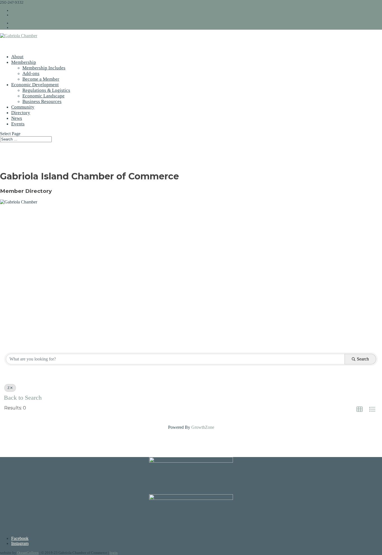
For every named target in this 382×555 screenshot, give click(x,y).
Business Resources (42, 101)
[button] (359, 409)
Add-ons (30, 73)
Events (18, 124)
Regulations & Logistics (46, 90)
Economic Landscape (43, 96)
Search (363, 359)
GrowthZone (202, 427)
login (114, 553)
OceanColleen (28, 553)
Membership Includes (43, 68)
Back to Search (23, 397)
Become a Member (40, 79)
